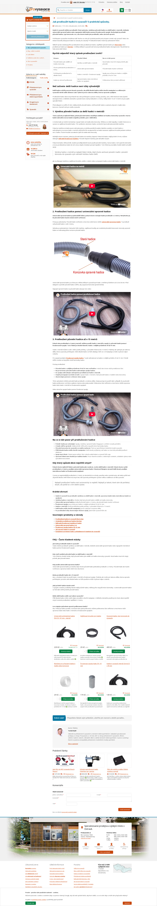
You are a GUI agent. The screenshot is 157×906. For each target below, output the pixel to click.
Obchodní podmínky (30, 871)
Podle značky (44, 78)
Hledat (87, 10)
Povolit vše (30, 903)
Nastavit (127, 903)
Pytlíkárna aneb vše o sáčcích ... (36, 58)
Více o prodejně (105, 852)
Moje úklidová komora (56, 884)
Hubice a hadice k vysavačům (82, 873)
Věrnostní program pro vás (57, 871)
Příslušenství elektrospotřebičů (82, 876)
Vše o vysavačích (32, 61)
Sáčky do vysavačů (79, 868)
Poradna (30, 65)
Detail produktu (66, 651)
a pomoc (30, 868)
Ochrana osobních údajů (32, 879)
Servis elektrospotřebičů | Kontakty (83, 884)
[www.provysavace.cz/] (37, 9)
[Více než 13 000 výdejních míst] (122, 868)
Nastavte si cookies (30, 884)
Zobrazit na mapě (85, 838)
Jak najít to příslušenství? (83, 887)
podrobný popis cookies (39, 899)
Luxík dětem (31, 54)
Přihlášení (109, 11)
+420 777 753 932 (79, 2)
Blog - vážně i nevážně (34, 51)
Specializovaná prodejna (56, 873)
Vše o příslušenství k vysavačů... (37, 48)
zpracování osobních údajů (69, 812)
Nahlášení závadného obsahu (33, 887)
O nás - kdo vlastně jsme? (57, 879)
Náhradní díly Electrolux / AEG (82, 879)
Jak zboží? (31, 873)
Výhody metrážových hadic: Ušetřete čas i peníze (89, 770)
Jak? (33, 876)
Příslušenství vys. (69, 774)
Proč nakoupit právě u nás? (57, 868)
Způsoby (57, 876)
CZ (102, 11)
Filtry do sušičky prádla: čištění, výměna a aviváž (117, 770)
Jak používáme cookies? (31, 881)
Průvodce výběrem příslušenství (58, 881)
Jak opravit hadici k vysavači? (82, 881)
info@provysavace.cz (34, 128)
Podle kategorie (31, 78)
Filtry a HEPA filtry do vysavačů (82, 871)
